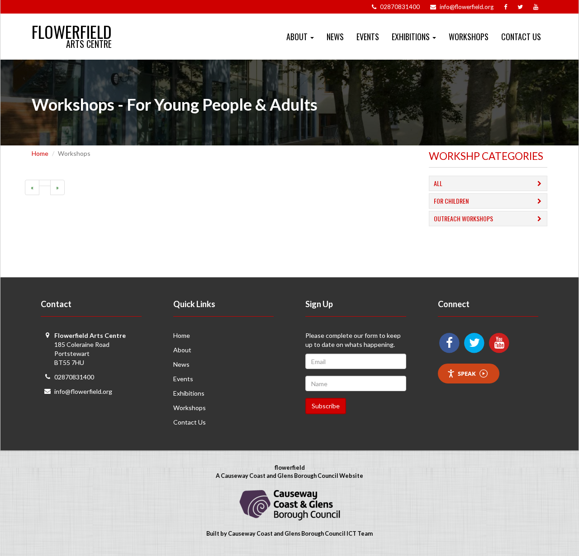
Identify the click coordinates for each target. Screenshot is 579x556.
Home (40, 153)
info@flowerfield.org (83, 391)
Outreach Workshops (463, 218)
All (438, 183)
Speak (467, 373)
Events (367, 36)
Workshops (469, 36)
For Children (451, 201)
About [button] (297, 36)
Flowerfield (72, 27)
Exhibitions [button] (412, 36)
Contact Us (521, 36)
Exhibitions (188, 393)
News (335, 36)
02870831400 (74, 377)
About (182, 350)
